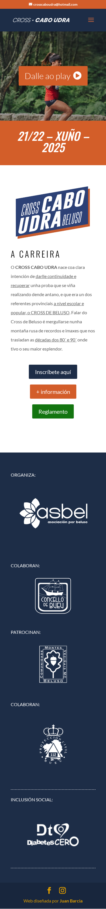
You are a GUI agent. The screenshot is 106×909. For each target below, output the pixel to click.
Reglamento (53, 411)
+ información (53, 391)
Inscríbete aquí (53, 371)
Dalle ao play (48, 76)
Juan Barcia (71, 900)
